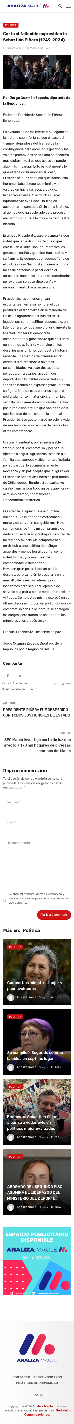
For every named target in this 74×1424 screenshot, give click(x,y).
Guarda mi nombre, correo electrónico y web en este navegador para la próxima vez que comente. (39, 898)
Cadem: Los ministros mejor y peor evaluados (34, 985)
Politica (10, 25)
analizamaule (26, 997)
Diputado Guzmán (13, 689)
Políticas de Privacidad (37, 1383)
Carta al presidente (14, 683)
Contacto (21, 1377)
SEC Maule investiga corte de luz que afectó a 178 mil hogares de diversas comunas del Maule (37, 745)
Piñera (33, 689)
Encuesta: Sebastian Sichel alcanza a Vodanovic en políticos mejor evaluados (32, 1122)
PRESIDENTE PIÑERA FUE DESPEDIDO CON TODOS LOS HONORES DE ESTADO (36, 712)
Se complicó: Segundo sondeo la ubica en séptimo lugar (35, 1055)
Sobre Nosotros (47, 1377)
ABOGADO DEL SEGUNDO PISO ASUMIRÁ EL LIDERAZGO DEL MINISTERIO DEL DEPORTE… (34, 1192)
